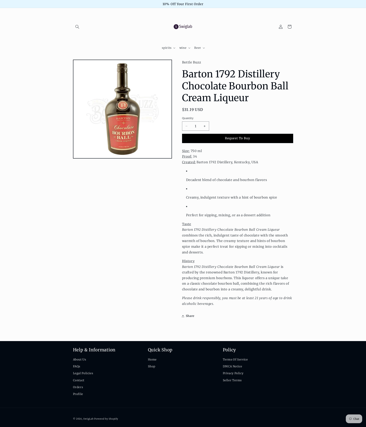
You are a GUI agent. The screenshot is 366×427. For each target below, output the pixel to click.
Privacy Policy (233, 373)
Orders (78, 387)
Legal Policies (83, 373)
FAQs (76, 366)
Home (152, 359)
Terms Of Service (235, 359)
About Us (79, 359)
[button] (77, 26)
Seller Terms (232, 380)
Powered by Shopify (106, 418)
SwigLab (88, 418)
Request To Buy (237, 138)
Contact (78, 380)
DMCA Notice (232, 366)
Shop (152, 366)
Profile (78, 394)
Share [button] (190, 316)
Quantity (187, 118)
